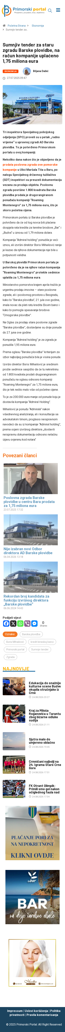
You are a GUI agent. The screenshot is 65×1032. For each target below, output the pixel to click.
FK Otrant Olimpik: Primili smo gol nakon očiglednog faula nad (44, 789)
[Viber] (27, 623)
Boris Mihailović (15, 641)
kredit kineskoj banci (42, 641)
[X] (13, 623)
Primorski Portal (26, 1024)
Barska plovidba (31, 634)
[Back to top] (56, 1000)
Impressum (15, 1011)
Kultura (33, 679)
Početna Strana (17, 25)
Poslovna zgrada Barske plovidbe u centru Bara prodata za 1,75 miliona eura (29, 502)
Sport (32, 707)
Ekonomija (38, 25)
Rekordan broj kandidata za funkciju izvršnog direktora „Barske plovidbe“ (26, 600)
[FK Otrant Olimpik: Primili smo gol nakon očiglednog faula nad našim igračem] (14, 789)
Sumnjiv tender (40, 649)
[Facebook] (6, 623)
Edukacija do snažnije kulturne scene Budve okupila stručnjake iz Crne (45, 688)
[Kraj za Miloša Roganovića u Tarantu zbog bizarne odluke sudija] (14, 714)
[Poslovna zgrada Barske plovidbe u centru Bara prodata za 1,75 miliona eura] (31, 478)
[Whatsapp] (20, 623)
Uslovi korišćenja (36, 1011)
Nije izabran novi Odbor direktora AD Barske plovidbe (28, 551)
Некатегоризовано (40, 735)
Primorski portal (15, 649)
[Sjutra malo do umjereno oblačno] (14, 741)
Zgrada (10, 657)
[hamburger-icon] (58, 10)
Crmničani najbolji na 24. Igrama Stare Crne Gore (45, 764)
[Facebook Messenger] (34, 623)
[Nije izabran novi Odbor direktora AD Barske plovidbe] (31, 529)
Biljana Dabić (40, 71)
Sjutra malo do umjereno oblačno (42, 740)
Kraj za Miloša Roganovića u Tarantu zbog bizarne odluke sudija (45, 715)
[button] (50, 10)
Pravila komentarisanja (42, 1015)
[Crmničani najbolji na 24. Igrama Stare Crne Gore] (14, 765)
